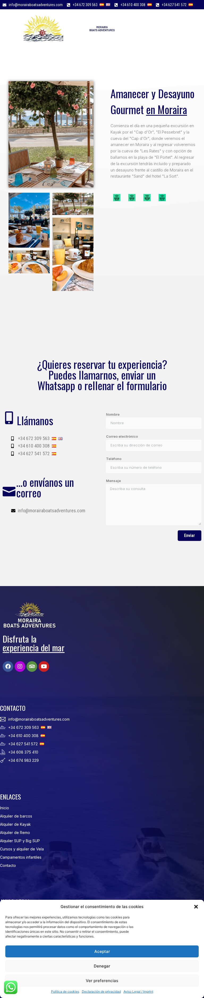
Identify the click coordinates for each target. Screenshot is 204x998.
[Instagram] (20, 666)
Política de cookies (65, 991)
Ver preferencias (102, 980)
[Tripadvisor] (32, 666)
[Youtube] (44, 666)
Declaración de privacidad (101, 991)
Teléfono (113, 459)
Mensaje (113, 481)
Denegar (102, 966)
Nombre (113, 414)
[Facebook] (8, 666)
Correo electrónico (122, 436)
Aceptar (102, 951)
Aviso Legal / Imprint (138, 991)
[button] (196, 906)
